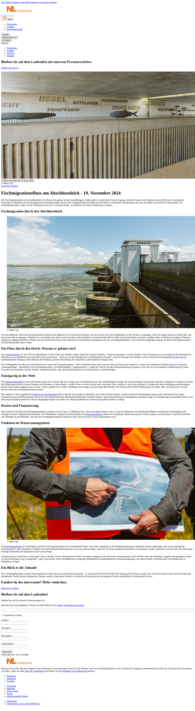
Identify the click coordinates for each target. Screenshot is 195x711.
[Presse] (19, 11)
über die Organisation (35, 671)
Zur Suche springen (48, 2)
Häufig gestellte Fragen (17, 696)
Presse (10, 693)
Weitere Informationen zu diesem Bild (17, 181)
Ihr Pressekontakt (14, 29)
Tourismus (11, 686)
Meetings (11, 688)
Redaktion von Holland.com (75, 671)
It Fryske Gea (177, 357)
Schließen (6, 40)
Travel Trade (12, 691)
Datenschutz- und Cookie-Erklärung (23, 703)
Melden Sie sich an (9, 68)
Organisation (7, 643)
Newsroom (12, 24)
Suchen (5, 34)
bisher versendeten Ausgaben (71, 605)
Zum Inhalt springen (10, 2)
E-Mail (5, 620)
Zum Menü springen (29, 2)
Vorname (6, 628)
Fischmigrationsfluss (14, 382)
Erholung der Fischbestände (45, 394)
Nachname (7, 636)
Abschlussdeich (12, 354)
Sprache (4, 43)
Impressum (12, 701)
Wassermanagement (93, 414)
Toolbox (10, 27)
